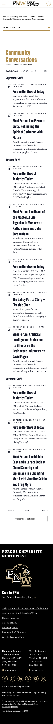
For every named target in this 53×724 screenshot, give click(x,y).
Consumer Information (22, 693)
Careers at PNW (9, 622)
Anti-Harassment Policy (11, 696)
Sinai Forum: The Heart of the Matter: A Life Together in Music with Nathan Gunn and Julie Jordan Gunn (29, 222)
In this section (12, 27)
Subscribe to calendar (25, 518)
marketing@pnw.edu (10, 707)
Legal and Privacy (39, 693)
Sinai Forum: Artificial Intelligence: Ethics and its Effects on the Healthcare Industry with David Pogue (29, 345)
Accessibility (6, 693)
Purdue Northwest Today (28, 91)
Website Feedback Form (13, 637)
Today (26, 510)
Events (41, 16)
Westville (37, 670)
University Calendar (11, 19)
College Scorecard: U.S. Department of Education (25, 608)
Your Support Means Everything (17, 597)
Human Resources (10, 618)
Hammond (10, 670)
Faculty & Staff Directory (14, 632)
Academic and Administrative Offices (19, 613)
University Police (10, 627)
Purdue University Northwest (22, 554)
